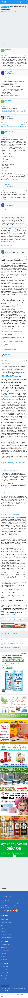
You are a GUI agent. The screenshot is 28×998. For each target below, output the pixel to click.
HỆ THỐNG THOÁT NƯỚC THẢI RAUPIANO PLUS (13, 493)
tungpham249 (9, 131)
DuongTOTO (8, 72)
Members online (7, 639)
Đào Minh (7, 354)
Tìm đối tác (3, 925)
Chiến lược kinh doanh (6, 937)
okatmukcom (17, 643)
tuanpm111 (8, 204)
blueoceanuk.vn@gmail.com (8, 349)
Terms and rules (11, 988)
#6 (26, 190)
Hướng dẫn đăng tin (6, 944)
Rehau (7, 396)
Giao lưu (3, 931)
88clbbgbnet (4, 643)
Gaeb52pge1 (11, 643)
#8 (26, 256)
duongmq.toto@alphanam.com (12, 95)
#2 (26, 78)
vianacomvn (8, 250)
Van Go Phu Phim (5, 972)
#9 (26, 360)
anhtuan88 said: (6, 213)
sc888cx (23, 643)
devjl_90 (7, 184)
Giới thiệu (3, 953)
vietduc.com (11, 614)
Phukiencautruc (4, 975)
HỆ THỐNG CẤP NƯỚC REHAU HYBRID (11, 514)
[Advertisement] (14, 27)
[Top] (6, 991)
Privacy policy (19, 988)
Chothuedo (3, 978)
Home (2, 990)
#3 (26, 106)
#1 (26, 55)
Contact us (4, 988)
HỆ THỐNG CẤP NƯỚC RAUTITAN (9, 470)
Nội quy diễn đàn (5, 950)
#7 (26, 210)
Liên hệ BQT (4, 959)
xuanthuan (8, 100)
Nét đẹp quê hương (6, 934)
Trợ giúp (3, 956)
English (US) (5, 986)
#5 (26, 137)
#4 (26, 122)
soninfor (7, 116)
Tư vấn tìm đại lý (5, 919)
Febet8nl (3, 644)
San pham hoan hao (6, 969)
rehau (6, 614)
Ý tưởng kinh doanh (6, 922)
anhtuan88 (4, 11)
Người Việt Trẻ (4, 966)
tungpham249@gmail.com (11, 179)
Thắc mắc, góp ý (5, 947)
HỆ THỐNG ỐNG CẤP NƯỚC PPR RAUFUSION (12, 462)
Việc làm (3, 928)
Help (25, 988)
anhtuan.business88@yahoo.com (9, 66)
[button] (2, 2)
